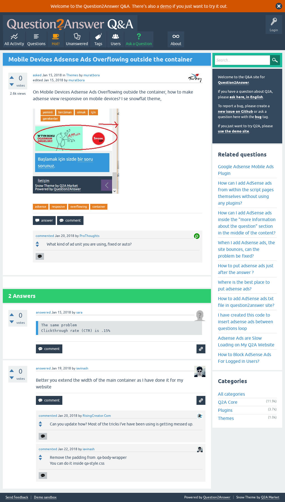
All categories (231, 393)
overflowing (78, 206)
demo (165, 6)
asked (37, 75)
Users (116, 43)
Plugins (225, 410)
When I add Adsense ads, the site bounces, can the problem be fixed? (246, 249)
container (98, 206)
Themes (72, 75)
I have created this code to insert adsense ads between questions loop (245, 321)
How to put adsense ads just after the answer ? (245, 269)
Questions (36, 43)
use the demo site (233, 131)
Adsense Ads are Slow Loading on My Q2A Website (246, 341)
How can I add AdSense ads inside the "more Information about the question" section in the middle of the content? (247, 222)
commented (45, 236)
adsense (40, 206)
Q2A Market (270, 497)
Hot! (56, 43)
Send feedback (17, 497)
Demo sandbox (45, 497)
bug (258, 117)
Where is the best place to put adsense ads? (244, 285)
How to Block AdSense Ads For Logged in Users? (244, 358)
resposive (58, 206)
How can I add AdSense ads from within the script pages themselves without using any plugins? (246, 192)
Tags (98, 43)
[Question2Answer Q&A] (70, 23)
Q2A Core (227, 402)
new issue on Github (235, 111)
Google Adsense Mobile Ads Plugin (246, 170)
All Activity (14, 43)
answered (43, 312)
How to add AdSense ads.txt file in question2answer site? (246, 302)
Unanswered (77, 43)
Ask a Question (139, 43)
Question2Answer (233, 82)
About (176, 43)
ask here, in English (246, 97)
